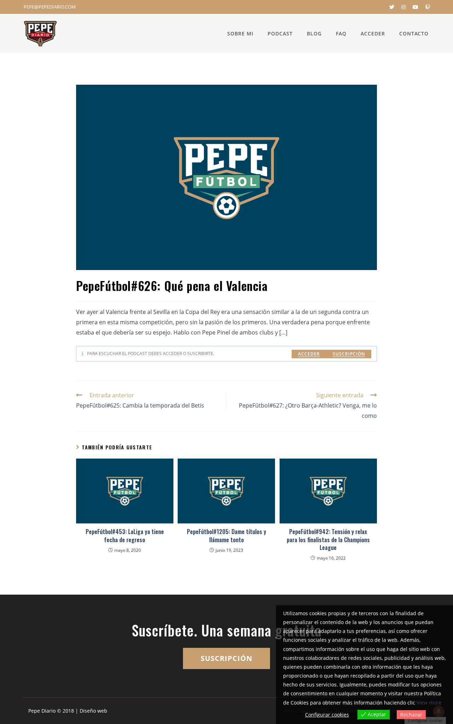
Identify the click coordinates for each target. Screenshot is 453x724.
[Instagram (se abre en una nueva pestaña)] (403, 7)
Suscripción (349, 354)
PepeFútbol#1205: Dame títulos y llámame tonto (226, 536)
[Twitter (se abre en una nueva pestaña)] (392, 7)
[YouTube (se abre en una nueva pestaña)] (415, 7)
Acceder (309, 354)
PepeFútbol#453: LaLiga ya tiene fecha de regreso (125, 536)
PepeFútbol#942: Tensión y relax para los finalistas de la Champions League (328, 539)
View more (429, 702)
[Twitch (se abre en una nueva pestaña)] (426, 7)
